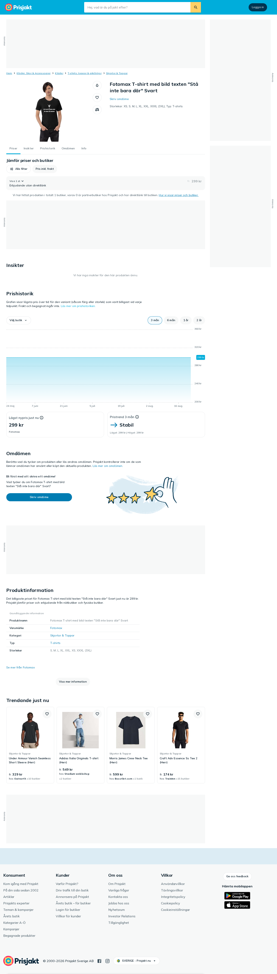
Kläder (59, 73)
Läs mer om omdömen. (108, 466)
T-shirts (55, 643)
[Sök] (195, 7)
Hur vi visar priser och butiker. (178, 195)
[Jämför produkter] (97, 109)
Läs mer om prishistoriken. (78, 306)
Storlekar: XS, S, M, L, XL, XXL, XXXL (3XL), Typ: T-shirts (146, 106)
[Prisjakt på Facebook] (99, 961)
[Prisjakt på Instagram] (107, 961)
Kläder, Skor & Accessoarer (33, 73)
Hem (9, 73)
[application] (105, 368)
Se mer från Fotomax (20, 667)
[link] (30, 745)
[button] (97, 85)
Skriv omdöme (119, 99)
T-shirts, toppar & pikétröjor (85, 73)
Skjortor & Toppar (117, 73)
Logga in (258, 7)
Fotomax (56, 628)
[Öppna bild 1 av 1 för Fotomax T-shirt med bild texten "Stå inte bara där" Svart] (49, 111)
